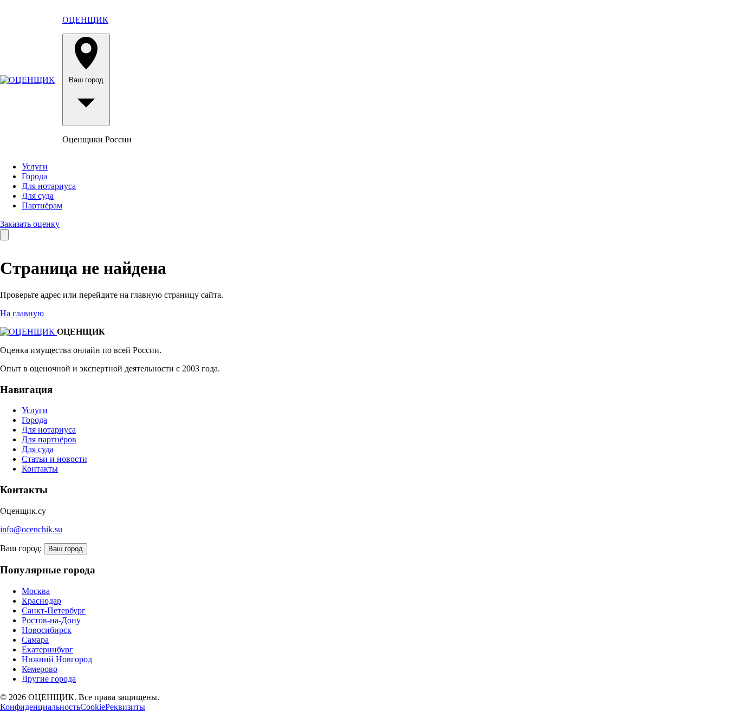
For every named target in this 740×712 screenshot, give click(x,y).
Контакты (40, 468)
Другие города (49, 678)
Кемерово (39, 669)
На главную (22, 313)
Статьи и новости (54, 458)
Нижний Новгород (57, 659)
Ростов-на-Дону (51, 620)
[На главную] (27, 80)
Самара (35, 639)
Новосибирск (47, 630)
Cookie (92, 706)
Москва (36, 591)
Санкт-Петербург (54, 610)
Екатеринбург (47, 649)
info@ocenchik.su (31, 529)
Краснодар (41, 600)
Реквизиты (125, 706)
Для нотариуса (49, 186)
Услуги (35, 166)
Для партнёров (49, 439)
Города (34, 176)
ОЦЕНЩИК (85, 19)
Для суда (38, 195)
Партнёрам (42, 205)
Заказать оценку (30, 223)
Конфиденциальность (40, 706)
